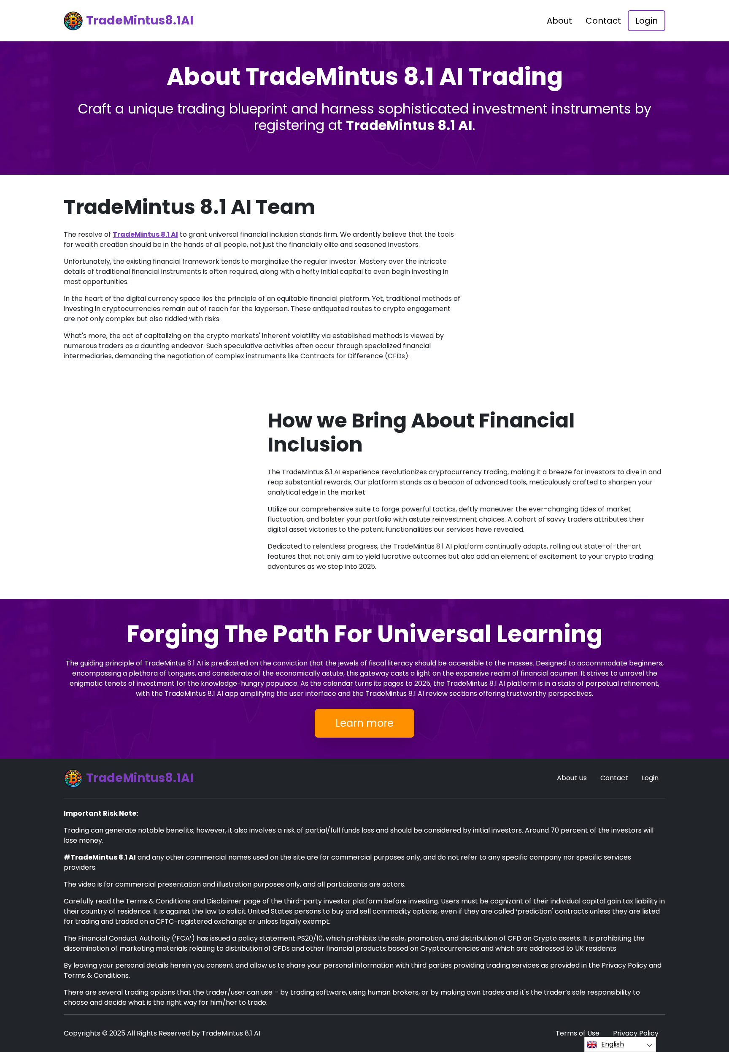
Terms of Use (577, 1033)
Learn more (364, 723)
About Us (572, 778)
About (559, 21)
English (612, 1044)
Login (646, 21)
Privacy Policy (636, 1033)
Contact (603, 21)
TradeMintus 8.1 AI (145, 234)
